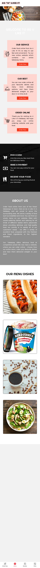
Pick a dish (16, 155)
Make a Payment (18, 164)
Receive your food (20, 176)
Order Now (22, 64)
